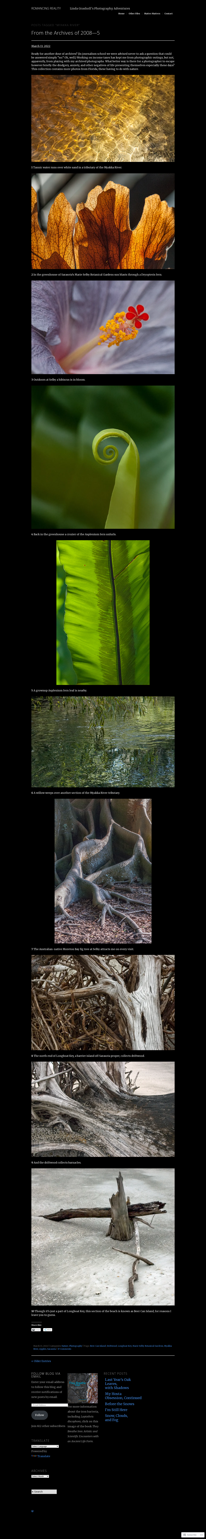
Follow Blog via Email (45, 1375)
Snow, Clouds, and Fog (116, 1418)
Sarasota (51, 1349)
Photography (75, 1346)
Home (121, 14)
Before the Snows (119, 1404)
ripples (42, 1349)
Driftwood (112, 1346)
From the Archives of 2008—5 (65, 32)
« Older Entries (41, 1361)
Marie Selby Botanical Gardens (148, 1346)
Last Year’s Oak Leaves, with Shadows (118, 1384)
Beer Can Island (98, 1346)
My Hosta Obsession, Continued (121, 1396)
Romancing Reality (46, 8)
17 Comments (64, 1349)
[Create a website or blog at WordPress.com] (32, 1511)
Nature (65, 1346)
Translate (43, 1456)
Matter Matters (152, 14)
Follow (39, 1415)
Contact (168, 14)
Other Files (134, 14)
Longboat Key (125, 1346)
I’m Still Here (116, 1410)
